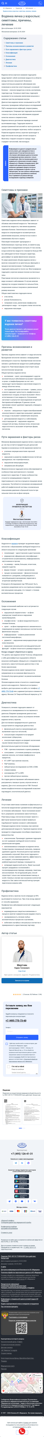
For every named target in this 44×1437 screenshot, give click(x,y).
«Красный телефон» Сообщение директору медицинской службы (16, 1221)
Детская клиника (6, 1347)
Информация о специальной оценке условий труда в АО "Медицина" (19, 1300)
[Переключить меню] (6, 3)
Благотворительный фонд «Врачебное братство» (17, 1358)
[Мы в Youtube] (22, 1201)
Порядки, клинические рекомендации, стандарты (17, 1288)
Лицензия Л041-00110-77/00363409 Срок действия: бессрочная (18, 1257)
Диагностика (10, 59)
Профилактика (11, 66)
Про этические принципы (9, 1307)
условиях (17, 1057)
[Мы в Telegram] (9, 1201)
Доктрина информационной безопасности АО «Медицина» (20, 1270)
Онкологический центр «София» (12, 1342)
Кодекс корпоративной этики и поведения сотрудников (20, 1304)
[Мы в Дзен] (15, 1201)
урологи (15, 543)
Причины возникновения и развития (20, 46)
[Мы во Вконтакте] (34, 1201)
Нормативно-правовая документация (13, 1286)
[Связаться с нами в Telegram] (15, 1163)
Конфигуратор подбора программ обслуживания (9, 1228)
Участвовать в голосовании (18, 1317)
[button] (3, 3)
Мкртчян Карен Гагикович (22, 519)
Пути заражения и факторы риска (18, 49)
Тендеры (4, 1361)
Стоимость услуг (6, 1233)
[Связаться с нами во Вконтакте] (22, 1163)
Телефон (8, 1027)
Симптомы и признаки (14, 43)
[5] (22, 994)
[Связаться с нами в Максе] (28, 1163)
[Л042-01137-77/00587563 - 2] (32, 1111)
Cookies (25, 1423)
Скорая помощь (6, 1353)
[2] (16, 994)
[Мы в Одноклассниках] (28, 1201)
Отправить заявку (22, 1037)
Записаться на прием (22, 980)
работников (20, 1279)
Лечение (9, 63)
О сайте (3, 1267)
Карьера (4, 1369)
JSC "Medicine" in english (9, 1350)
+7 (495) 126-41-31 (12, 336)
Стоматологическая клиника (10, 1345)
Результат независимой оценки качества (22, 1320)
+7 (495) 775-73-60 (16, 1020)
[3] (18, 994)
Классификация (11, 53)
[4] (20, 994)
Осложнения (10, 56)
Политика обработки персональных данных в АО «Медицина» (21, 1272)
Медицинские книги (7, 1366)
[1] (14, 994)
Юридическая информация (10, 1284)
